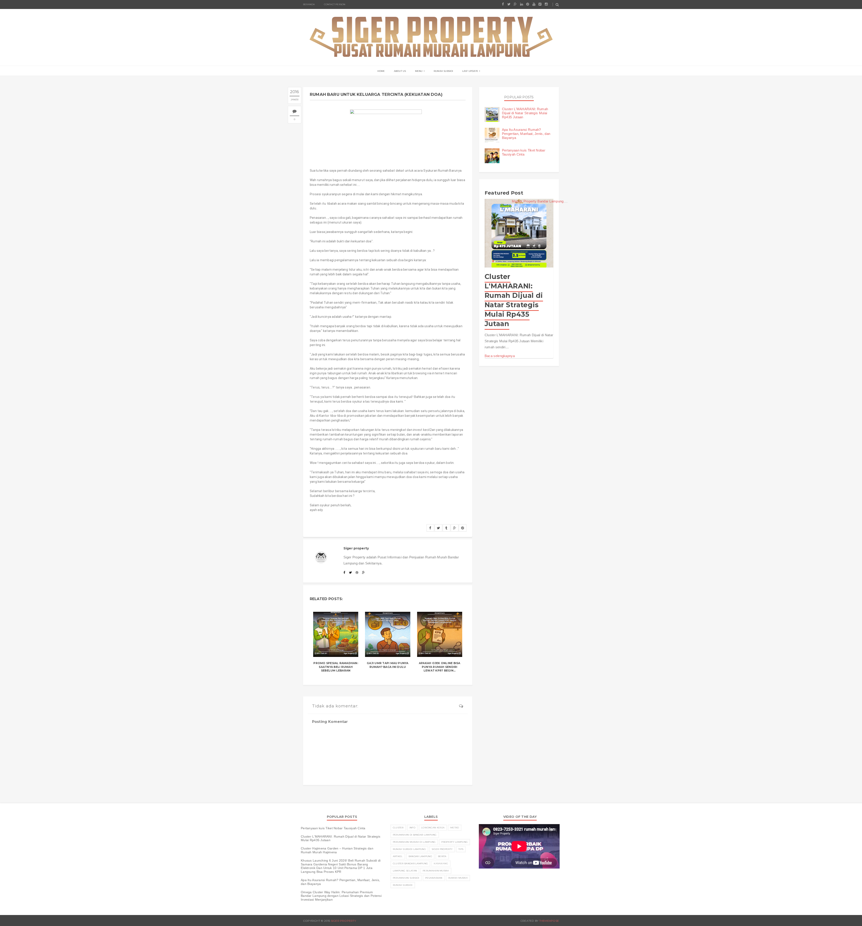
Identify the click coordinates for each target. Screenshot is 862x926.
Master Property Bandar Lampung (538, 201)
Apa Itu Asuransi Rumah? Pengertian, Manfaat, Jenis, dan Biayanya (526, 134)
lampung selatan (405, 870)
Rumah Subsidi (443, 71)
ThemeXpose (549, 920)
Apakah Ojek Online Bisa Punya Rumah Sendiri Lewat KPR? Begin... (439, 666)
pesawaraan (433, 877)
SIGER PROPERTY (343, 920)
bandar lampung (420, 856)
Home (381, 71)
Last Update (470, 71)
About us (400, 71)
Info (412, 827)
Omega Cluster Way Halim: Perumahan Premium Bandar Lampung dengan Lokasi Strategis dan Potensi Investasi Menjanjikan (341, 896)
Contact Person (334, 4)
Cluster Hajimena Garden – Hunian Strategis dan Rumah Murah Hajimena (337, 850)
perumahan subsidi (406, 877)
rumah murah (458, 877)
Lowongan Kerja (432, 827)
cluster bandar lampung (410, 863)
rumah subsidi (403, 885)
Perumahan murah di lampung (414, 841)
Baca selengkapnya (500, 356)
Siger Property (442, 849)
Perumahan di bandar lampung (415, 834)
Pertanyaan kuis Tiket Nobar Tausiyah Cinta (523, 152)
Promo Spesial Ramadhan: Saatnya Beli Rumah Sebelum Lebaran (335, 666)
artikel (398, 856)
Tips (460, 849)
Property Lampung (454, 841)
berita (442, 856)
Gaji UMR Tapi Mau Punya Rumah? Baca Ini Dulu (388, 665)
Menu (419, 71)
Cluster (398, 827)
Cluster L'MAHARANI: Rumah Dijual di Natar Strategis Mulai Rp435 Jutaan (525, 113)
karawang (441, 863)
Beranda (309, 4)
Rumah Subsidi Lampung (409, 849)
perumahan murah (436, 870)
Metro (454, 827)
